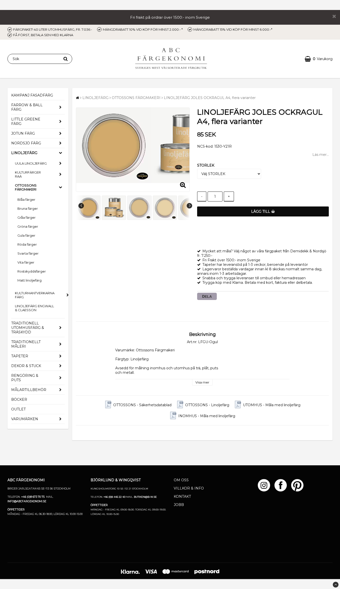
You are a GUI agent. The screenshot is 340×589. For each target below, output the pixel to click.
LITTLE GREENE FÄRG (25, 121)
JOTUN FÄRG (23, 133)
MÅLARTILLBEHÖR (28, 390)
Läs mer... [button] (320, 154)
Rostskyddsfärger (31, 271)
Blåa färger (26, 199)
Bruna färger (27, 208)
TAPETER (19, 356)
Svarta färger (28, 253)
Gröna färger (27, 226)
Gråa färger (26, 217)
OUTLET (18, 409)
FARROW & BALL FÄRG (27, 107)
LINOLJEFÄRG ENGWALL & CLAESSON (34, 308)
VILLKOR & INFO (189, 488)
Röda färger (27, 244)
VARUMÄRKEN (24, 419)
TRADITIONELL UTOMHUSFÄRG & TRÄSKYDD (27, 327)
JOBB (179, 504)
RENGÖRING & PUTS (24, 377)
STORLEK (205, 165)
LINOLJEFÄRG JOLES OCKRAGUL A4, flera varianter (210, 98)
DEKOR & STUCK (26, 366)
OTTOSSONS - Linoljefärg (207, 405)
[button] (319, 59)
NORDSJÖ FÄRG (26, 143)
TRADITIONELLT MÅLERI (26, 344)
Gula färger (26, 235)
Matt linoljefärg (29, 280)
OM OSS (181, 480)
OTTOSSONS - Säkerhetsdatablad (142, 405)
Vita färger (25, 262)
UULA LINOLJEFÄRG (31, 163)
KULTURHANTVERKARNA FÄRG (35, 295)
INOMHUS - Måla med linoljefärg (206, 416)
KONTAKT (182, 496)
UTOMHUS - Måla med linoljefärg (271, 405)
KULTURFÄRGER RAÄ (28, 174)
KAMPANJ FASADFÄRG (32, 95)
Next (189, 205)
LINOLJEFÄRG (24, 153)
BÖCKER (19, 399)
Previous (81, 205)
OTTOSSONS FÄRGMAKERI (26, 187)
